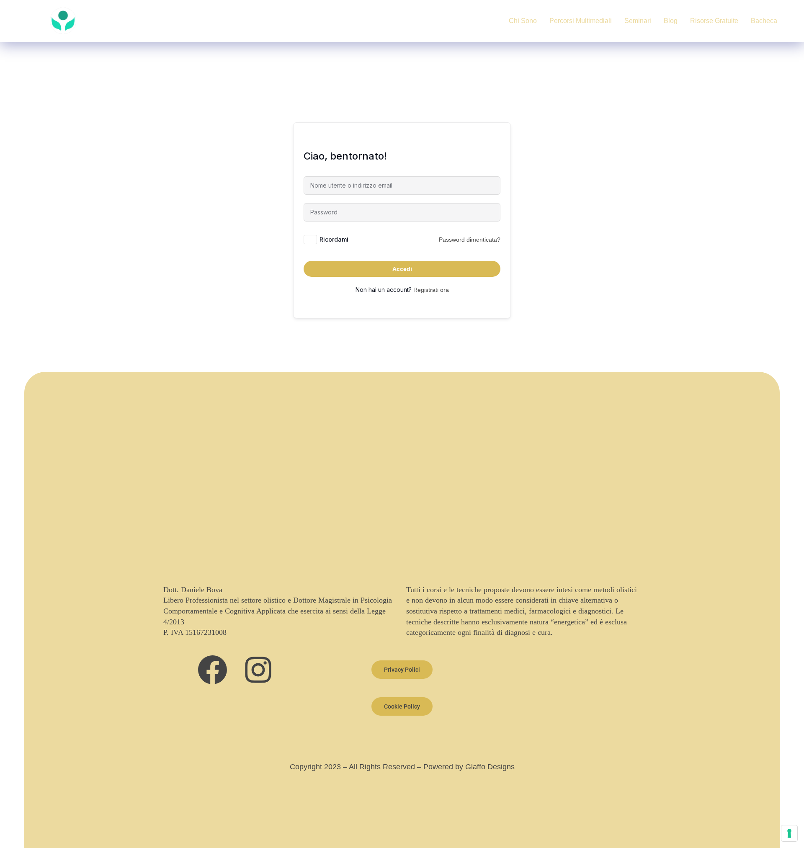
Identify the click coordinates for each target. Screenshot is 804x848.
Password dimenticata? (469, 239)
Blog (671, 20)
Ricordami (334, 239)
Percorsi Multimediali (580, 20)
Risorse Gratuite (714, 20)
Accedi (402, 268)
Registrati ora (431, 289)
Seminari (637, 20)
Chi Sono (523, 20)
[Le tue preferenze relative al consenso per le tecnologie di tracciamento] (789, 833)
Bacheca (764, 20)
